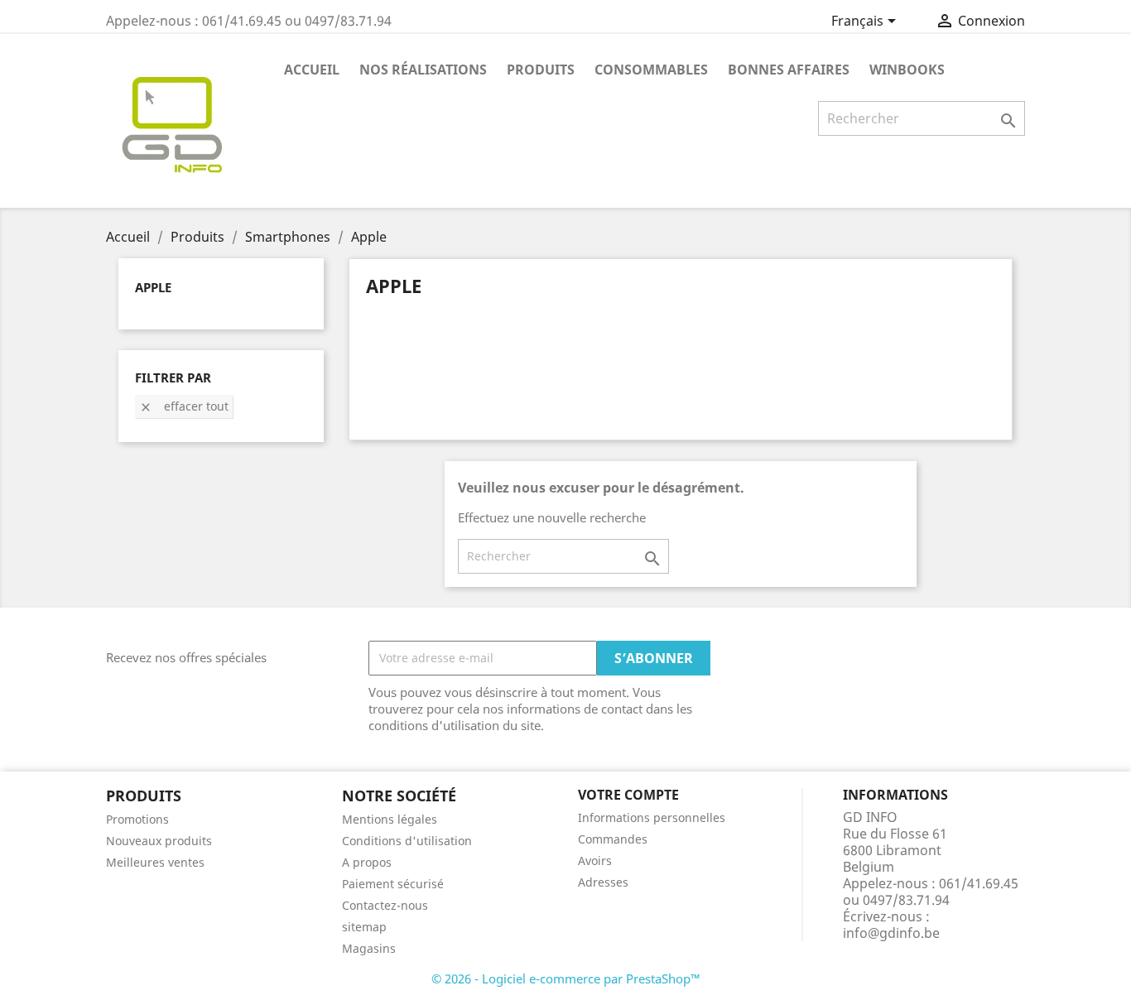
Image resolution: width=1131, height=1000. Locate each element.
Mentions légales (389, 819)
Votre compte (628, 795)
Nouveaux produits (159, 841)
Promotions (137, 819)
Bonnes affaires (788, 69)
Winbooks (907, 69)
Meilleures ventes (155, 862)
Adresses (603, 882)
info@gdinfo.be (891, 933)
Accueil (311, 69)
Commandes (612, 839)
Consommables (651, 69)
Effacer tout (184, 406)
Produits (541, 69)
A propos (367, 862)
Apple (153, 287)
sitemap (364, 927)
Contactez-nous (385, 905)
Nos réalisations (423, 69)
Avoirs (595, 860)
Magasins (369, 948)
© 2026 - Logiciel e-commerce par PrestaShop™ (565, 978)
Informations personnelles (651, 817)
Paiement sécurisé (393, 884)
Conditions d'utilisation (407, 841)
